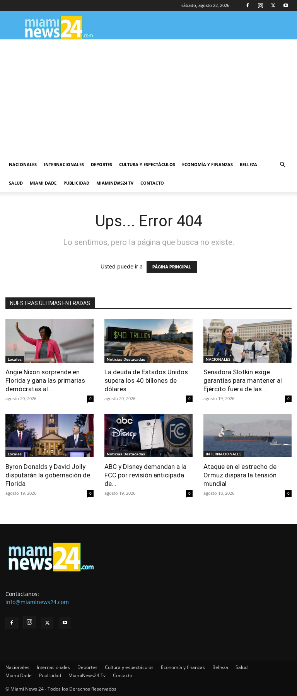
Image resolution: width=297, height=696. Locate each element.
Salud (16, 183)
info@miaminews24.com (37, 602)
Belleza (248, 164)
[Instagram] (260, 5)
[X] (273, 5)
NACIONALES (218, 359)
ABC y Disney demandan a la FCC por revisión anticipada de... (145, 475)
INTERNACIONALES (224, 454)
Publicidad (76, 183)
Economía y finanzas (207, 164)
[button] (282, 164)
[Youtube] (286, 5)
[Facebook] (247, 5)
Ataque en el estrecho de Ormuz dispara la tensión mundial (240, 475)
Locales (15, 359)
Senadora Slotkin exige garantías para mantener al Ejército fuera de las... (242, 380)
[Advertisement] (148, 97)
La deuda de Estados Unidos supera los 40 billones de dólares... (146, 380)
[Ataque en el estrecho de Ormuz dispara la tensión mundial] (247, 436)
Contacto (152, 183)
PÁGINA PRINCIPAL (171, 267)
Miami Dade (43, 183)
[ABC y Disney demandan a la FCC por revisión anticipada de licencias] (148, 436)
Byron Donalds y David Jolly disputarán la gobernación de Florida (47, 475)
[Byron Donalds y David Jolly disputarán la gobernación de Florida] (49, 436)
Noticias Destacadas (126, 359)
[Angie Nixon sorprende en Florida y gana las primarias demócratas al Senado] (49, 341)
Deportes (101, 164)
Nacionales (23, 164)
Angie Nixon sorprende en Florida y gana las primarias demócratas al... (45, 380)
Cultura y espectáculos (147, 164)
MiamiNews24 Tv (114, 183)
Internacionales (64, 164)
